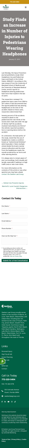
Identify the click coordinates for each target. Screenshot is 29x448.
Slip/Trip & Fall (7, 354)
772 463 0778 (9, 384)
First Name (5, 206)
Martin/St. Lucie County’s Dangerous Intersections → (14, 187)
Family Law (5, 360)
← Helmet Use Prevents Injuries (13, 183)
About (4, 363)
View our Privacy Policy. (16, 256)
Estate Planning (7, 357)
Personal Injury (7, 351)
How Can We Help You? (9, 236)
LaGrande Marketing (9, 433)
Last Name (5, 213)
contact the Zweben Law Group (13, 174)
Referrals (5, 366)
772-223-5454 (14, 2)
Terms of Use (6, 439)
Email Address (6, 221)
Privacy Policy (16, 439)
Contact (4, 369)
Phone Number (6, 228)
